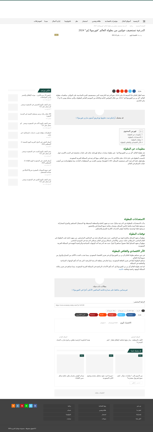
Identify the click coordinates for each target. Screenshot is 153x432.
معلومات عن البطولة (134, 135)
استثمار (85, 21)
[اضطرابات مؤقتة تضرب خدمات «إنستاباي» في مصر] (13, 135)
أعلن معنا (138, 419)
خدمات (69, 410)
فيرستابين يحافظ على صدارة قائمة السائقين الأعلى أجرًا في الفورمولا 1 (99, 290)
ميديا (46, 21)
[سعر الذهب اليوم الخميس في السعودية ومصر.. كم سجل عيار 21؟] (13, 107)
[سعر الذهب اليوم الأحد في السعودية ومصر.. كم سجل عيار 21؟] (13, 126)
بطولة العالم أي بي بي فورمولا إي (126, 310)
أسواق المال (126, 21)
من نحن (139, 406)
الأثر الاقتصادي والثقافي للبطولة (130, 142)
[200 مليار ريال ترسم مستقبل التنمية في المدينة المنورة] (13, 116)
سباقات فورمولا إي (111, 310)
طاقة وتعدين (96, 21)
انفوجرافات (38, 21)
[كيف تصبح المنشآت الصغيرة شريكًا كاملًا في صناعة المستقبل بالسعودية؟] (13, 172)
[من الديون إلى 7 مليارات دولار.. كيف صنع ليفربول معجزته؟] (128, 363)
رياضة (56, 34)
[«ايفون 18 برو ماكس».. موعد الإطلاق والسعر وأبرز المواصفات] (13, 97)
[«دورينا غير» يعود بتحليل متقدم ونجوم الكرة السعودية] (99, 363)
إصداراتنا (138, 414)
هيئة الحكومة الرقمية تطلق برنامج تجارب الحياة (73, 340)
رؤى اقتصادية (102, 406)
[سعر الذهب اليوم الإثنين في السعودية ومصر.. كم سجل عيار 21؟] (13, 182)
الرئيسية (136, 21)
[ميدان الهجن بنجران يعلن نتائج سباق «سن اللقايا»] (70, 363)
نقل (76, 21)
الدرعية (138, 310)
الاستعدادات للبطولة (134, 137)
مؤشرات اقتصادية (111, 21)
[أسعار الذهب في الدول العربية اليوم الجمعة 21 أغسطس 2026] (13, 144)
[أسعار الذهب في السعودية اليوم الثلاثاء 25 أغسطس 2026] (13, 163)
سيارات (69, 419)
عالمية (121, 269)
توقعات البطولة (136, 140)
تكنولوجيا (68, 21)
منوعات (104, 419)
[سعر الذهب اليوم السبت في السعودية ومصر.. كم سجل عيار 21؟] (13, 154)
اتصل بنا (139, 410)
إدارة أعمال (56, 21)
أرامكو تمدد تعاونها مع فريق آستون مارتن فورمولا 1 (95, 118)
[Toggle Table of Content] (139, 131)
